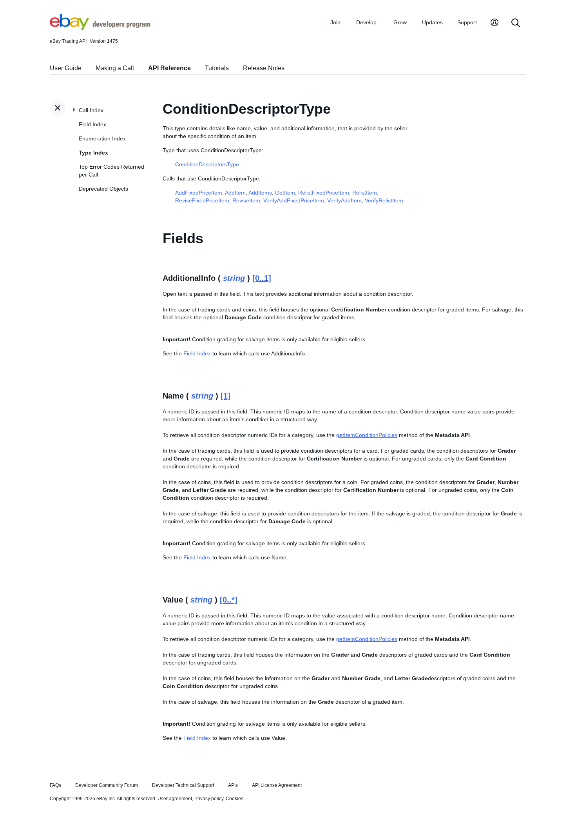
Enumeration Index (102, 138)
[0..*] (228, 599)
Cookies (234, 798)
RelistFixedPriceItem (323, 192)
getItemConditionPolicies (366, 435)
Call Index (91, 110)
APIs (233, 785)
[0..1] (261, 278)
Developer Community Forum (106, 785)
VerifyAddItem (344, 200)
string (234, 278)
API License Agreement (277, 785)
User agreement (175, 798)
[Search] (515, 23)
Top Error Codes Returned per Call (111, 171)
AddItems (260, 192)
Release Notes (263, 68)
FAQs (55, 785)
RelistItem (364, 192)
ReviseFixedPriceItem (202, 200)
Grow (400, 22)
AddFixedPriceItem (198, 192)
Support (467, 22)
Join (335, 22)
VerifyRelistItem (384, 200)
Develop (366, 22)
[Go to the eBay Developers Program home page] (100, 28)
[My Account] (494, 23)
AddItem (235, 192)
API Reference (169, 68)
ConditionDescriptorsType (207, 164)
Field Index (92, 124)
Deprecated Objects (103, 189)
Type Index (93, 152)
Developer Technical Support (183, 785)
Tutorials (217, 68)
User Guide (66, 68)
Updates (432, 22)
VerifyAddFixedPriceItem (293, 200)
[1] (225, 395)
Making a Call (115, 68)
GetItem (285, 192)
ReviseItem (246, 200)
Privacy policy (208, 798)
